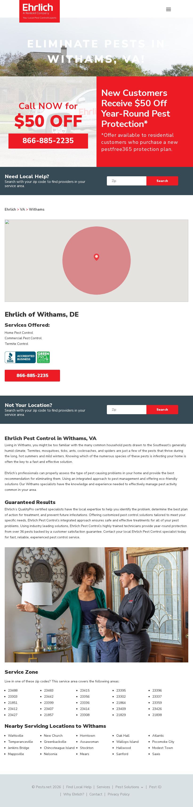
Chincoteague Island (59, 748)
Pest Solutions (127, 787)
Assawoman (89, 742)
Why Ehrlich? (73, 794)
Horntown (87, 735)
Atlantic (158, 735)
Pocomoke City (163, 742)
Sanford (122, 754)
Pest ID (155, 787)
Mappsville (16, 754)
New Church (53, 735)
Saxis (156, 754)
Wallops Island (127, 742)
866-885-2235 (48, 141)
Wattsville (15, 735)
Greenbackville (55, 742)
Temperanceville (20, 742)
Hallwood (123, 748)
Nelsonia (50, 754)
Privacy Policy (119, 794)
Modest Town (162, 748)
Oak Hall (122, 735)
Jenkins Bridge (18, 748)
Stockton (86, 748)
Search (162, 181)
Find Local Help (79, 787)
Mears (84, 754)
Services (103, 787)
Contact (95, 794)
